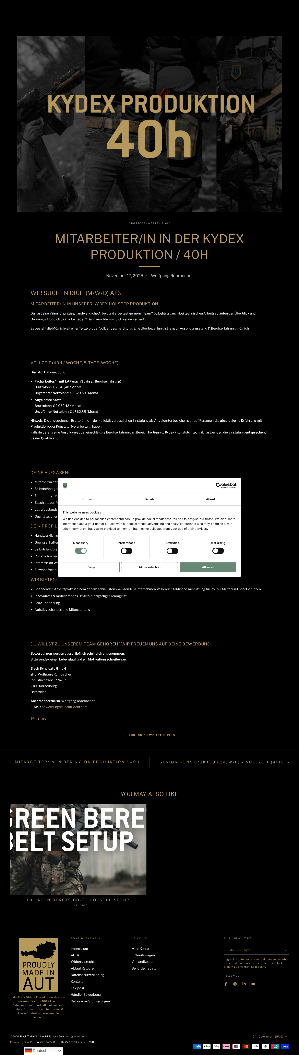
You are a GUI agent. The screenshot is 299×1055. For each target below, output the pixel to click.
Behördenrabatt (144, 968)
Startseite (137, 223)
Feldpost (77, 988)
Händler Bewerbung (86, 995)
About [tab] (210, 499)
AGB (91, 1041)
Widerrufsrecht (82, 962)
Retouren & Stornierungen (90, 1001)
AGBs (75, 955)
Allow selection (149, 567)
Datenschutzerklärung (87, 975)
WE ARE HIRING (158, 223)
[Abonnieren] (286, 949)
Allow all (208, 567)
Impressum (79, 949)
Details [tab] (150, 499)
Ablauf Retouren (83, 968)
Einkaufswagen (143, 955)
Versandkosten (143, 962)
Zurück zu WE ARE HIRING (152, 735)
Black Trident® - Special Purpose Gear (42, 1036)
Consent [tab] (88, 499)
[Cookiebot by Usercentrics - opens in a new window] (219, 486)
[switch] (126, 551)
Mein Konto (140, 949)
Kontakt (77, 982)
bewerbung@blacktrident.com (65, 707)
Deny (91, 567)
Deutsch (39, 1051)
